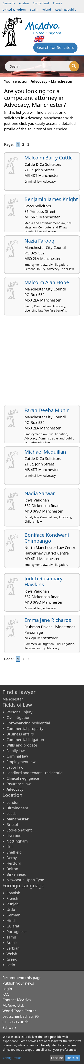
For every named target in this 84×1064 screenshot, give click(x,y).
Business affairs (20, 734)
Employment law (21, 761)
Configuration (12, 1058)
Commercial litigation (25, 739)
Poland (46, 9)
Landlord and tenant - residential (35, 772)
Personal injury (19, 711)
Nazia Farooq (39, 240)
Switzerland (41, 3)
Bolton (12, 868)
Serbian (13, 948)
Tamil (11, 937)
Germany (8, 3)
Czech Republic (65, 9)
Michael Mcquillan (45, 451)
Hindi (11, 920)
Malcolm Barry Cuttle (48, 157)
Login (7, 988)
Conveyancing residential (28, 723)
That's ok (72, 1058)
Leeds (12, 813)
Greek (12, 959)
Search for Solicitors (55, 47)
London (13, 802)
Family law (16, 750)
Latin (11, 964)
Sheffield (14, 852)
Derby (12, 857)
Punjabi (13, 903)
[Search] (74, 66)
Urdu (11, 909)
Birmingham (17, 807)
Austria (24, 3)
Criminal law (17, 756)
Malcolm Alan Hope (46, 282)
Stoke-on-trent (19, 830)
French (12, 898)
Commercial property (25, 728)
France (57, 3)
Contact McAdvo (16, 999)
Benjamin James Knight (51, 199)
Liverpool (14, 835)
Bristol (12, 824)
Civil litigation (18, 717)
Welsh (12, 953)
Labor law (15, 767)
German (13, 915)
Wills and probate (22, 745)
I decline (57, 1058)
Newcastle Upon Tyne (25, 879)
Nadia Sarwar (39, 493)
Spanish (13, 892)
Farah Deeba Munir (46, 410)
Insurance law (19, 783)
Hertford (14, 863)
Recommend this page (21, 977)
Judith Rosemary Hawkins (43, 581)
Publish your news (18, 983)
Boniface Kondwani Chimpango (46, 537)
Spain (34, 9)
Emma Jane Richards (47, 620)
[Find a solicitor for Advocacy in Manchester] (42, 25)
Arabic (12, 942)
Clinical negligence (23, 778)
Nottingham (17, 841)
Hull (10, 846)
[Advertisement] (42, 362)
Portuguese (17, 931)
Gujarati (13, 926)
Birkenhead (16, 874)
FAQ (6, 994)
